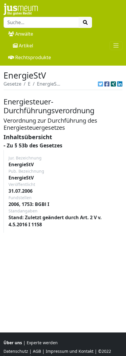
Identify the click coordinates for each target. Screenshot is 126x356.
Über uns (13, 342)
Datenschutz (16, 351)
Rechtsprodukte (33, 57)
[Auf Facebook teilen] (107, 83)
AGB (37, 351)
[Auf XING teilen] (113, 83)
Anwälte (24, 34)
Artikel (26, 45)
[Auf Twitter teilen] (100, 83)
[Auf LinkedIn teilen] (119, 83)
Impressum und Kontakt (69, 351)
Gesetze (12, 84)
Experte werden (42, 342)
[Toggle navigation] (116, 45)
